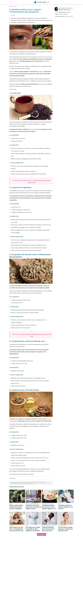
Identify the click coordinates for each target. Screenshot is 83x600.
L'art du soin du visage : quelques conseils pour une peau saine (65, 528)
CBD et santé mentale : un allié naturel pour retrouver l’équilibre (16, 506)
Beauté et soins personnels (32, 503)
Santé (10, 503)
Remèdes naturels (13, 6)
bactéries (40, 71)
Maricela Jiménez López (64, 9)
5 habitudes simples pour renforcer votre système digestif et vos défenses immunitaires (49, 506)
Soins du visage (61, 525)
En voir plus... (41, 534)
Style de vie (12, 525)
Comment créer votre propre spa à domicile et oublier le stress (33, 506)
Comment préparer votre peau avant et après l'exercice (48, 528)
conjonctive (15, 61)
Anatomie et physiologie (47, 503)
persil (19, 207)
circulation (33, 129)
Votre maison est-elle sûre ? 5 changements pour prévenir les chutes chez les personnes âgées (17, 528)
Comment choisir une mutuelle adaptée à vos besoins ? (65, 506)
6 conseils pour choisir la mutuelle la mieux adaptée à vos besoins (33, 528)
